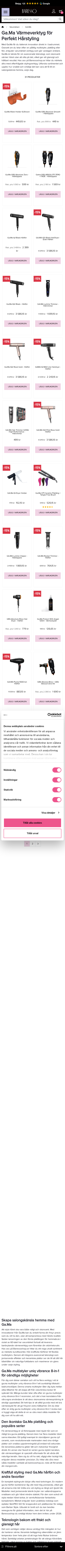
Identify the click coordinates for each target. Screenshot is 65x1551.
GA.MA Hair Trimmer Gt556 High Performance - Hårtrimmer (17, 432)
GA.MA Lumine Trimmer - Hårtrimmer (48, 305)
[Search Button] (60, 19)
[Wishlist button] (47, 11)
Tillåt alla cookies (32, 822)
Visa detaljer (48, 812)
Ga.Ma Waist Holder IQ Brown (17, 112)
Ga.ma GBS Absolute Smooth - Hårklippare (47, 113)
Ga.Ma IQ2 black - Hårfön (17, 304)
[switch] (56, 779)
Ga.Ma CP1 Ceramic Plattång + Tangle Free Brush (48, 494)
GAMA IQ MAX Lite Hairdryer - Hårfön (48, 368)
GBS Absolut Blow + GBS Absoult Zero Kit (48, 683)
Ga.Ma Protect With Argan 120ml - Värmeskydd (48, 620)
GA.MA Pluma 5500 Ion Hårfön (17, 683)
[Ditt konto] (53, 11)
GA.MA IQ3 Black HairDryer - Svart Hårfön (48, 239)
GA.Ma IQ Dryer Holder (17, 493)
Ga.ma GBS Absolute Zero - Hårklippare (17, 176)
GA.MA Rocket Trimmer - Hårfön (48, 557)
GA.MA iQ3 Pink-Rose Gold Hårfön (47, 431)
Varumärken (14, 27)
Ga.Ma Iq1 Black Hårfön (17, 238)
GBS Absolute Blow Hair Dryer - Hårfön (17, 620)
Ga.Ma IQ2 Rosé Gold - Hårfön (17, 367)
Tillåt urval (32, 833)
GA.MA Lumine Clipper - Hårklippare (17, 557)
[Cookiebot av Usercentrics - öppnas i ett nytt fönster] (47, 715)
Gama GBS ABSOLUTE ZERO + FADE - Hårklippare (48, 176)
